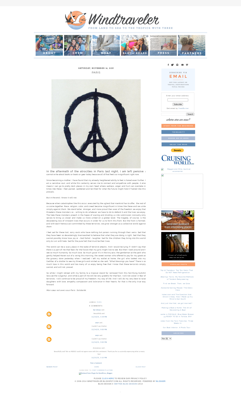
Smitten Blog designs (126, 384)
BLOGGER (161, 381)
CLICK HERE (108, 378)
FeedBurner (184, 108)
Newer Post (52, 367)
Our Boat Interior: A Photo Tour (176, 327)
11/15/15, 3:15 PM (99, 358)
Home (96, 367)
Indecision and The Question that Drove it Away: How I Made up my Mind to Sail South (177, 297)
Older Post (141, 367)
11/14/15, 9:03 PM (99, 329)
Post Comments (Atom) (102, 370)
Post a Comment (96, 363)
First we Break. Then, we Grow (176, 283)
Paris (99, 302)
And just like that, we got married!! (176, 303)
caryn (97, 323)
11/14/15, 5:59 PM (99, 317)
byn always (97, 310)
